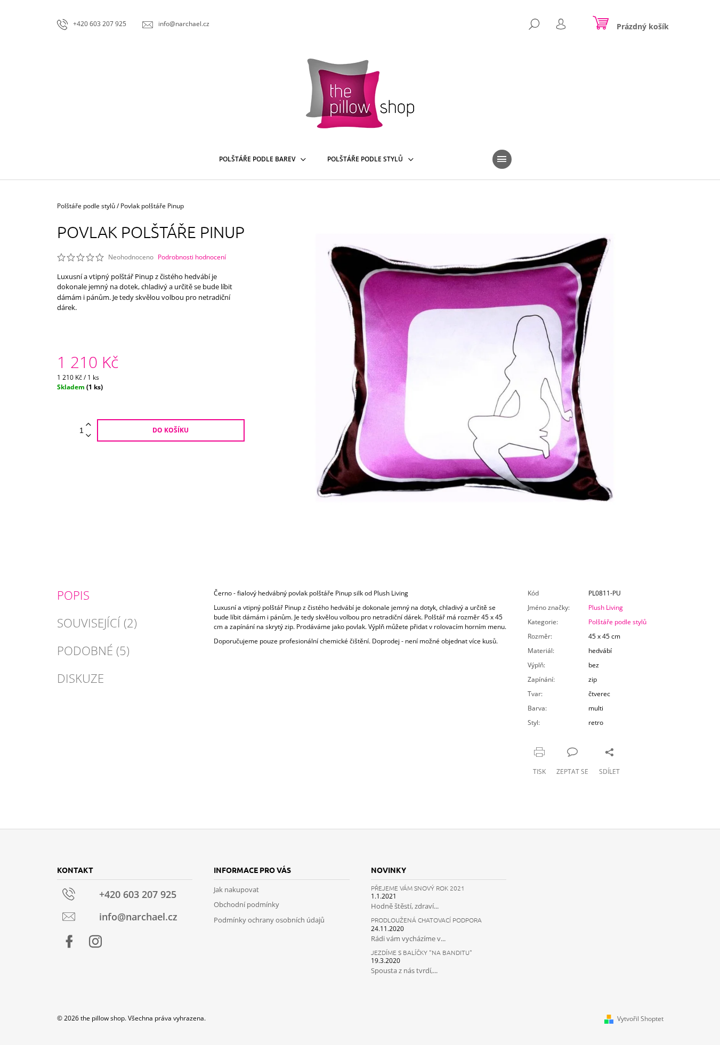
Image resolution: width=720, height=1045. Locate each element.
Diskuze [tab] (80, 678)
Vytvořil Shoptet (640, 1018)
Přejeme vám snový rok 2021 (418, 888)
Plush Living (605, 607)
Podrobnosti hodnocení (192, 257)
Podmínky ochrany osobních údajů (269, 920)
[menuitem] (262, 159)
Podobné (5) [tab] (93, 650)
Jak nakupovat (236, 889)
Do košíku (170, 430)
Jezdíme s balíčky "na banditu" (421, 952)
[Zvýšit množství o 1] (88, 424)
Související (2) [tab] (97, 622)
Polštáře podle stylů (617, 621)
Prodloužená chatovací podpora (426, 920)
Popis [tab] (73, 595)
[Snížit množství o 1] (88, 436)
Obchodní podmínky (246, 904)
